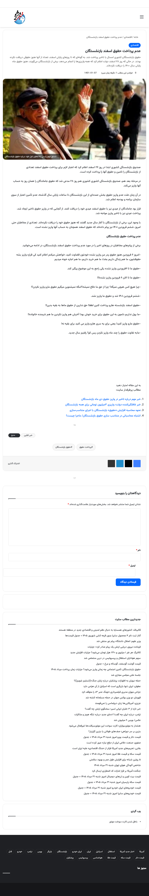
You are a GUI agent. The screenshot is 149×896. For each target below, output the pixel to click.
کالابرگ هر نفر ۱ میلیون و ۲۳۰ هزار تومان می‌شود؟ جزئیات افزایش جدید (105, 652)
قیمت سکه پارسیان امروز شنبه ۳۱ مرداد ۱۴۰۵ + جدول (114, 782)
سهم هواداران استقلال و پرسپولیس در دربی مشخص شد (112, 658)
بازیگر (49, 851)
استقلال (111, 851)
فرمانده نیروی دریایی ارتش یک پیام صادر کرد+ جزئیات (114, 647)
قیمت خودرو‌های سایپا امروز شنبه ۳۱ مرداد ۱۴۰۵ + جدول (112, 793)
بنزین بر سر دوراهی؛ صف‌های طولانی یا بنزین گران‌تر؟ (114, 731)
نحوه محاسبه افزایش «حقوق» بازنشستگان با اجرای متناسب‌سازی (105, 410)
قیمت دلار (140, 857)
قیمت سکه (125, 857)
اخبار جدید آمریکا (127, 851)
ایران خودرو (77, 851)
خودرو (19, 851)
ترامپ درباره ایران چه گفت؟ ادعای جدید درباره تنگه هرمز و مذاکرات (107, 715)
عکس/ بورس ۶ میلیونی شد (127, 720)
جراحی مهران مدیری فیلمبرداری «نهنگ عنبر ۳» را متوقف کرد (111, 692)
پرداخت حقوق (85, 447)
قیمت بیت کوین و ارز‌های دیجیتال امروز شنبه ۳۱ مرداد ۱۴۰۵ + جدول (107, 777)
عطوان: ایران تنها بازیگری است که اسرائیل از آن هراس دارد (112, 686)
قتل (10, 851)
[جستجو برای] (7, 19)
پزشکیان (70, 857)
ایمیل (132, 566)
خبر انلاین (28, 435)
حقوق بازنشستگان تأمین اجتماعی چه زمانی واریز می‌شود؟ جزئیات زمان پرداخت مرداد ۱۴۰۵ (96, 669)
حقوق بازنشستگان (63, 447)
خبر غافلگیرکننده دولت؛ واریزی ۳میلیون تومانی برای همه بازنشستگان (103, 405)
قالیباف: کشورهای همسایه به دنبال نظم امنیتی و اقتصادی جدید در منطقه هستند (100, 630)
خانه (136, 37)
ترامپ (29, 851)
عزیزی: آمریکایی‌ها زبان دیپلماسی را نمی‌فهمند (118, 703)
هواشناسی (97, 857)
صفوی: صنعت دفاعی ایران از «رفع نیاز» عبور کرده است (113, 743)
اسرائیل (99, 851)
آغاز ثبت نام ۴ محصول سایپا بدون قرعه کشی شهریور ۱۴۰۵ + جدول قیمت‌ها (103, 636)
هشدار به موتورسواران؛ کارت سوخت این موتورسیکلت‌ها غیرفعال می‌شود (105, 726)
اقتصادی (128, 37)
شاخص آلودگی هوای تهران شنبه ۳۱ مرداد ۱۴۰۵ (117, 765)
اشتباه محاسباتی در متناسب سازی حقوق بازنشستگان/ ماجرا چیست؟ (103, 416)
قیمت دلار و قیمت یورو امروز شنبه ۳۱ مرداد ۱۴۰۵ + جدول (112, 737)
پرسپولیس (83, 857)
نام (138, 550)
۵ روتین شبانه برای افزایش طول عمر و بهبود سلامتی (115, 760)
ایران (89, 851)
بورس (39, 851)
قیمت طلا (111, 857)
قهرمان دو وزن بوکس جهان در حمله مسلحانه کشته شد (113, 698)
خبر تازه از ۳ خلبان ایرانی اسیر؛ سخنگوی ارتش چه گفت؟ (113, 709)
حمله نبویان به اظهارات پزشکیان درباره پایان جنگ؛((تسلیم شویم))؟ (107, 681)
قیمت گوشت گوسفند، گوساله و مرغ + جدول (118, 664)
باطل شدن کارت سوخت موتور (123, 822)
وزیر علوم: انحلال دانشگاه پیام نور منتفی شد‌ (118, 641)
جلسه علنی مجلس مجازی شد (126, 675)
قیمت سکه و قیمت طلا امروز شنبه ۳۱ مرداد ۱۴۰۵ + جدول (112, 754)
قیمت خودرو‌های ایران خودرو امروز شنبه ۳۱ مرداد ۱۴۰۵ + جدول (109, 788)
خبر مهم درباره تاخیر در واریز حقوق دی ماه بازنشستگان (111, 399)
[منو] (142, 19)
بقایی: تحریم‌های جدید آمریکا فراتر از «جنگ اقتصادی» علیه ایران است (106, 748)
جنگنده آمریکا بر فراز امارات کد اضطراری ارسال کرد (116, 771)
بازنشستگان (62, 851)
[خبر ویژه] (19, 17)
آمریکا (141, 851)
